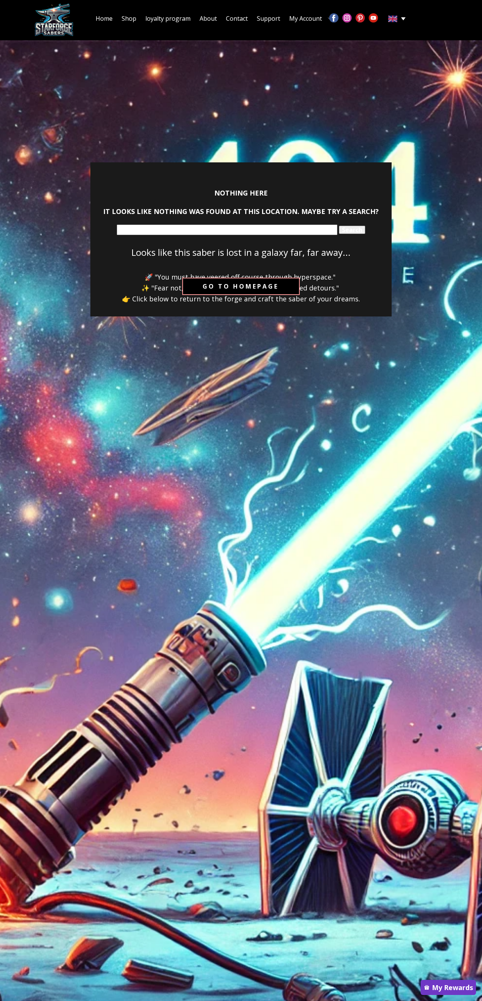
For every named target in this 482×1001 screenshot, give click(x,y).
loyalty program (168, 18)
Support (268, 18)
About (208, 18)
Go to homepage (241, 286)
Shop (129, 18)
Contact (237, 18)
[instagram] (347, 18)
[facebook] (334, 18)
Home (104, 18)
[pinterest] (360, 18)
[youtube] (373, 18)
